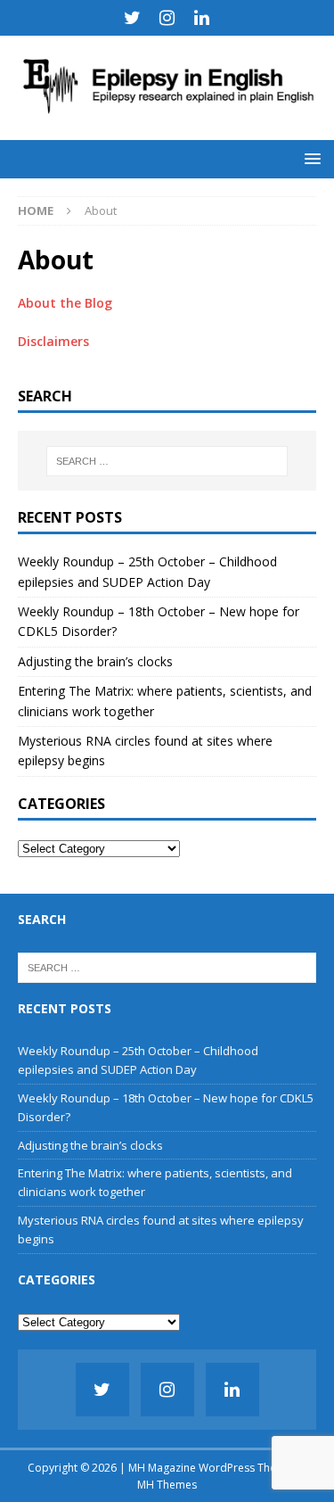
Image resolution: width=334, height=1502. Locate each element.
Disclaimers (53, 341)
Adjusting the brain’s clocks (95, 661)
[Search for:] (167, 461)
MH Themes (167, 1484)
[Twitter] (132, 18)
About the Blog (65, 302)
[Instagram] (167, 18)
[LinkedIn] (201, 18)
